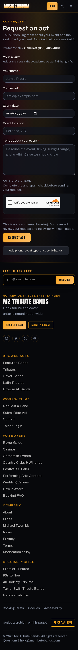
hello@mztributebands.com (40, 640)
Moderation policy (16, 552)
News (7, 532)
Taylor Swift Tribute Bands (23, 588)
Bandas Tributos (16, 595)
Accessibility (53, 608)
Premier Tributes (16, 569)
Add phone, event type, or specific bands (36, 250)
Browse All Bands (16, 389)
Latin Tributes (13, 383)
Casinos (9, 449)
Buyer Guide (12, 442)
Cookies (34, 608)
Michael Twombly (16, 525)
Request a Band (15, 325)
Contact (9, 419)
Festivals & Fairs (16, 469)
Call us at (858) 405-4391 (42, 48)
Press (7, 519)
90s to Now (11, 575)
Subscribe (65, 280)
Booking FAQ (13, 495)
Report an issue (63, 622)
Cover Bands (13, 376)
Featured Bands (15, 363)
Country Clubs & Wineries (22, 462)
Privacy (9, 539)
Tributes (9, 369)
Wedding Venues (16, 482)
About (7, 512)
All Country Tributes (18, 582)
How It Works (13, 489)
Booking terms (13, 608)
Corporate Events (17, 456)
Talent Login (12, 426)
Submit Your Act (40, 325)
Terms (8, 545)
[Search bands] (62, 6)
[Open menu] (71, 6)
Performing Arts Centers (22, 476)
